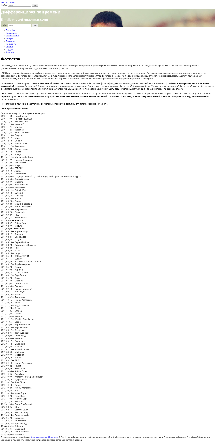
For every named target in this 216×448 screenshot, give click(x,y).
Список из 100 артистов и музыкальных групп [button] (23, 113)
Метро (9, 38)
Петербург (11, 30)
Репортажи (11, 33)
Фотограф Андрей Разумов (44, 437)
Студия (9, 49)
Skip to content (8, 2)
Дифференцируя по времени (30, 12)
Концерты (11, 44)
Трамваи (10, 41)
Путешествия (12, 35)
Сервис (9, 46)
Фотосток (11, 52)
